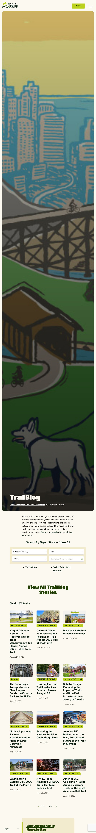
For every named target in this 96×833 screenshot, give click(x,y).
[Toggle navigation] (90, 6)
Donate (78, 6)
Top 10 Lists (31, 567)
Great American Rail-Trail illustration (27, 504)
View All (64, 542)
